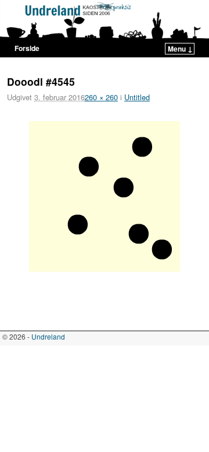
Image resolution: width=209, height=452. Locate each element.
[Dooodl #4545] (104, 196)
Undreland (48, 336)
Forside (27, 48)
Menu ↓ (180, 48)
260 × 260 (101, 97)
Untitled (137, 97)
